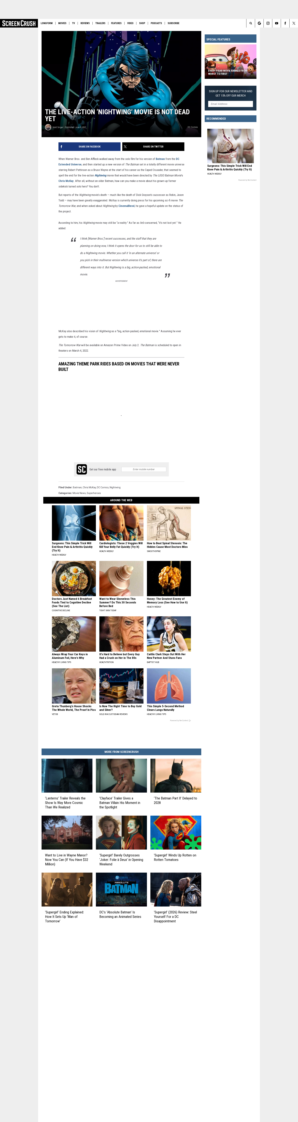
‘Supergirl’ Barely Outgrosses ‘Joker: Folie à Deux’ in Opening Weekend (121, 859)
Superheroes (94, 493)
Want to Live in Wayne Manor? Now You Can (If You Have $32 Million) (66, 859)
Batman (160, 159)
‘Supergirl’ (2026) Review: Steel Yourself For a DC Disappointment (175, 916)
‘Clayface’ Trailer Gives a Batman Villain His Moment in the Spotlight (119, 802)
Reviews (85, 23)
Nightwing (100, 175)
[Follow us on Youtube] (276, 23)
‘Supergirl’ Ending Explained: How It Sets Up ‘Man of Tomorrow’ (64, 916)
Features (116, 23)
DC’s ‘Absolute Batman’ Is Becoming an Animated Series (120, 914)
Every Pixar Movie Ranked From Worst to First (227, 72)
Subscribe (173, 23)
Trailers (100, 23)
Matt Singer (58, 127)
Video (130, 23)
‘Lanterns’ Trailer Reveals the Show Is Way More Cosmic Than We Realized (65, 802)
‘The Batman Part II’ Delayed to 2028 (175, 800)
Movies (62, 23)
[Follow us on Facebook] (285, 23)
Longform (47, 23)
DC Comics (103, 487)
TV (73, 23)
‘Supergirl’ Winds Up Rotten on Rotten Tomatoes (175, 857)
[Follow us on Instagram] (268, 23)
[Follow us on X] (294, 23)
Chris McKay (66, 181)
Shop (142, 23)
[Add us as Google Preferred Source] (259, 23)
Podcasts (156, 23)
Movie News (79, 493)
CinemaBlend (126, 206)
